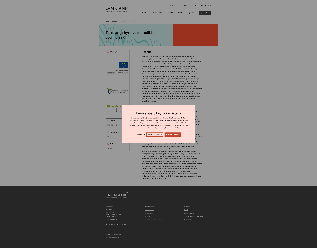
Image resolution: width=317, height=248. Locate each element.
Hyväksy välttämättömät (155, 134)
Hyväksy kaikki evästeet (173, 134)
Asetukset (139, 134)
